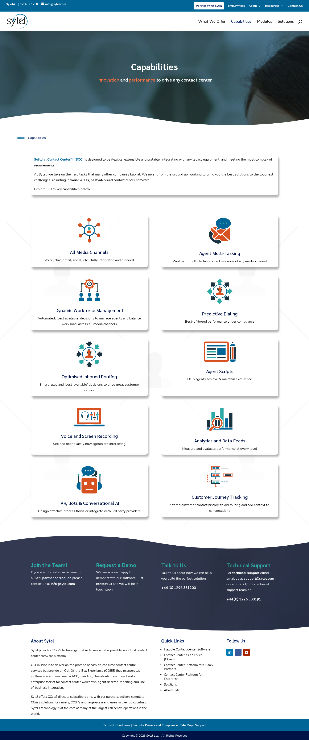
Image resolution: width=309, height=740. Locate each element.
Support (200, 725)
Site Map (186, 725)
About (253, 6)
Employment (236, 6)
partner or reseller (56, 578)
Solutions (286, 22)
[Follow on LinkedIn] (229, 652)
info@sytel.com (63, 584)
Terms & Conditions (116, 725)
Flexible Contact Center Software (187, 649)
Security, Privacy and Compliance (155, 725)
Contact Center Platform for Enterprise (183, 677)
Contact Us (295, 6)
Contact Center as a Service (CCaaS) (183, 657)
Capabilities (241, 22)
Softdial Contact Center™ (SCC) (59, 159)
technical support (245, 573)
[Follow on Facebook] (238, 652)
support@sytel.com (259, 578)
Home (20, 138)
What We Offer (212, 22)
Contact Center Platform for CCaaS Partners (188, 667)
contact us (104, 584)
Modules (264, 22)
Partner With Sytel (209, 6)
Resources (272, 6)
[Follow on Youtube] (246, 652)
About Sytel (172, 690)
